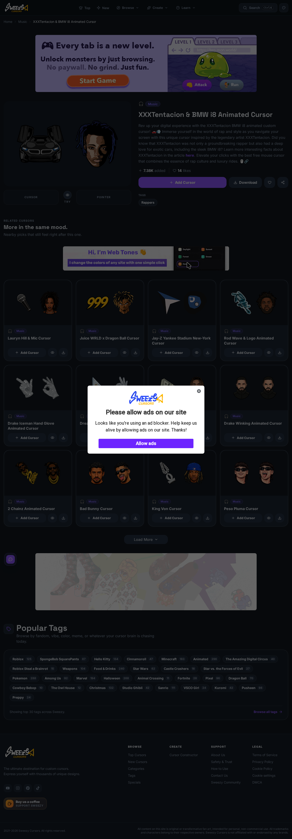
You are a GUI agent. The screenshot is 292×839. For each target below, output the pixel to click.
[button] (146, 443)
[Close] (198, 391)
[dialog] (146, 420)
